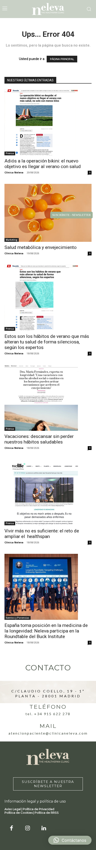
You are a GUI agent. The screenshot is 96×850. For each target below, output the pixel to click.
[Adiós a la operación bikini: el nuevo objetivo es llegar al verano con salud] (48, 122)
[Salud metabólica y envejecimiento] (48, 213)
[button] (70, 840)
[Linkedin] (44, 828)
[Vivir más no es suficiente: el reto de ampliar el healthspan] (48, 492)
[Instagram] (28, 828)
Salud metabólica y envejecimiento (40, 247)
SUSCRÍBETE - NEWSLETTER (71, 215)
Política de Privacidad (38, 809)
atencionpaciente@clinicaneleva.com (48, 733)
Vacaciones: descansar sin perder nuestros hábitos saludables (39, 439)
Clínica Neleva (13, 172)
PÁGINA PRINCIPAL (62, 59)
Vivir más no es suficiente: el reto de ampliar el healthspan (41, 533)
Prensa (10, 153)
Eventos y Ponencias (17, 617)
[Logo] (48, 9)
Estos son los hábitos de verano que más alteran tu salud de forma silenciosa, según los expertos (46, 342)
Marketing (11, 239)
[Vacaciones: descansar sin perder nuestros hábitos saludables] (48, 398)
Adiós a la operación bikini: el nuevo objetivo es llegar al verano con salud (42, 163)
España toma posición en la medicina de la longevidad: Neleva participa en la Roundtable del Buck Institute (46, 631)
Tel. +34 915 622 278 (48, 714)
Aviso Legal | (13, 809)
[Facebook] (11, 828)
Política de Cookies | (19, 812)
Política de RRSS (47, 812)
